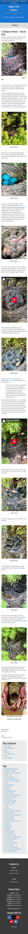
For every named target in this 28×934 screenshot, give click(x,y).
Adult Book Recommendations (13, 773)
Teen (6, 756)
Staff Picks (7, 752)
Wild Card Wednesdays (11, 851)
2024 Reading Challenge (11, 769)
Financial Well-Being (10, 791)
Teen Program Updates (11, 839)
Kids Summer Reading (10, 801)
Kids (6, 750)
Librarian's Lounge (10, 803)
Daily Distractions (9, 748)
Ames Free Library (14, 8)
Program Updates (9, 819)
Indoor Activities (9, 793)
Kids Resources (9, 799)
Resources (7, 823)
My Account (20, 17)
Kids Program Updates (11, 797)
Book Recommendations (11, 779)
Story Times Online (10, 754)
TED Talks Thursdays (10, 835)
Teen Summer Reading (11, 843)
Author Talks (8, 775)
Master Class (8, 809)
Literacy (7, 807)
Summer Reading (9, 833)
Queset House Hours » (14, 908)
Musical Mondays (9, 813)
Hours (6, 17)
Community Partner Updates (12, 781)
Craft (6, 783)
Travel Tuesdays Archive (11, 847)
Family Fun (7, 789)
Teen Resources (9, 841)
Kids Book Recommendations (12, 795)
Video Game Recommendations (13, 849)
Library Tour (8, 805)
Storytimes (7, 829)
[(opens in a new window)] (10, 917)
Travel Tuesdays (9, 845)
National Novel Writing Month (13, 815)
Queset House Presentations (12, 821)
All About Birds (21, 207)
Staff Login (14, 927)
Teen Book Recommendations (13, 837)
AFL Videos (7, 746)
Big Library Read (9, 777)
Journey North (13, 380)
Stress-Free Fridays (10, 831)
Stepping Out (8, 827)
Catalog (12, 17)
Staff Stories (8, 825)
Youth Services (8, 758)
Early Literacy (8, 787)
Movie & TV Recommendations (13, 811)
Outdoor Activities (9, 817)
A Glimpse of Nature (10, 771)
